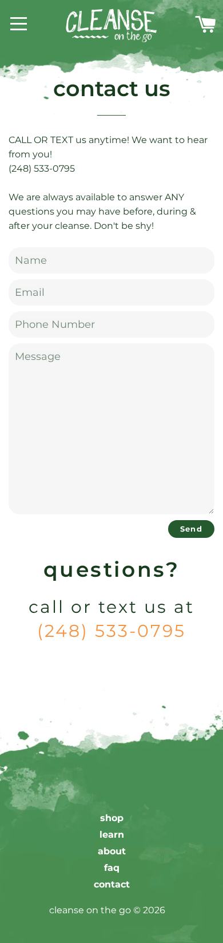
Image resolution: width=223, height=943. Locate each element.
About (112, 851)
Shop (112, 818)
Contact (112, 884)
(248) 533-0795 (111, 630)
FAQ (112, 867)
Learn (111, 834)
